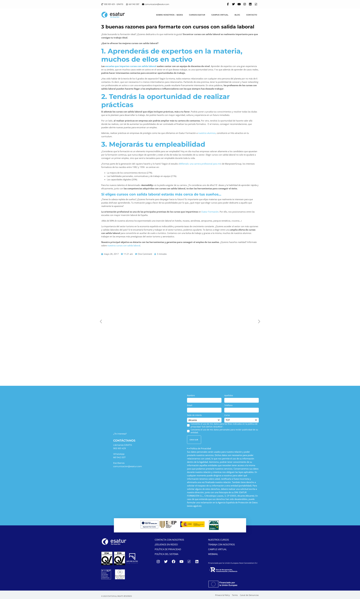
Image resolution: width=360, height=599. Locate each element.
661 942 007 (119, 457)
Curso (227, 415)
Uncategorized (173, 366)
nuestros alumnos (207, 133)
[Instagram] (245, 4)
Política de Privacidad (200, 448)
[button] (223, 448)
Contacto (251, 15)
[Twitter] (233, 4)
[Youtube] (239, 4)
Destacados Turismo (139, 366)
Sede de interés (194, 415)
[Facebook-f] (228, 4)
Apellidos (228, 395)
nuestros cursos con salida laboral (123, 245)
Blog (237, 15)
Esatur (153, 366)
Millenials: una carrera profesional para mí (199, 163)
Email (189, 405)
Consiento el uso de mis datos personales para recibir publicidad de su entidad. (224, 431)
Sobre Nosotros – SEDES (169, 15)
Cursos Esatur (197, 15)
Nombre (191, 395)
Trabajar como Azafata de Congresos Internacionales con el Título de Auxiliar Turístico (173, 362)
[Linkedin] (250, 4)
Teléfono (228, 405)
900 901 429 (119, 448)
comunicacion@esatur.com (127, 466)
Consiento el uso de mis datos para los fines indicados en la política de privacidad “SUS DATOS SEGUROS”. (224, 425)
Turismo (161, 366)
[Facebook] (173, 561)
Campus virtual (219, 15)
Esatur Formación (210, 211)
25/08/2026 (107, 366)
